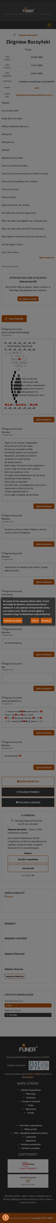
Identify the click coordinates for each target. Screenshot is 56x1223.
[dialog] (28, 611)
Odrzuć (35, 620)
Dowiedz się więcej (12, 620)
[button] (5, 1217)
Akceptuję (46, 620)
